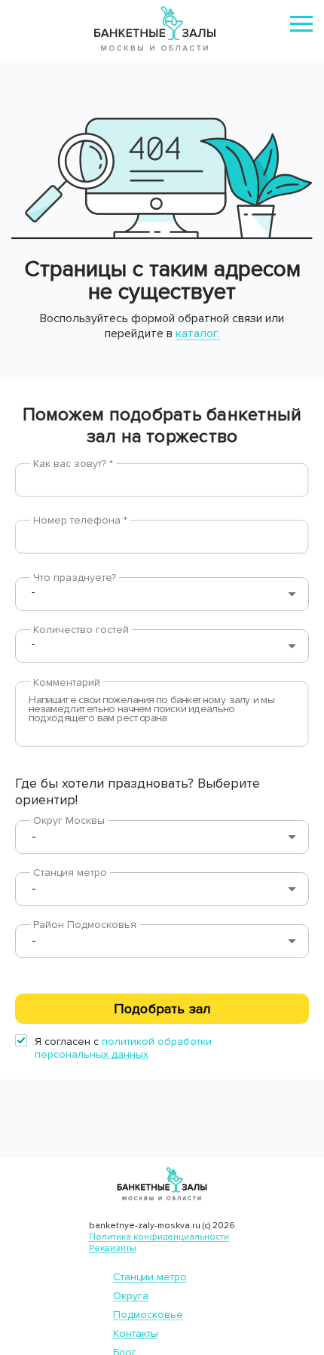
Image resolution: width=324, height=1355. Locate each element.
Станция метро (70, 872)
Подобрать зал (162, 1008)
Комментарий (66, 682)
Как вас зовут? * (73, 463)
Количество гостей (81, 629)
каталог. (198, 333)
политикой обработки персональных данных (123, 1048)
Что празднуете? (74, 577)
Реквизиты (112, 1248)
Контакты (135, 1333)
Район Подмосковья (84, 924)
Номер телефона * (80, 520)
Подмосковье (148, 1314)
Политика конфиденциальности (159, 1237)
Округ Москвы (69, 820)
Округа (130, 1295)
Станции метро (150, 1277)
